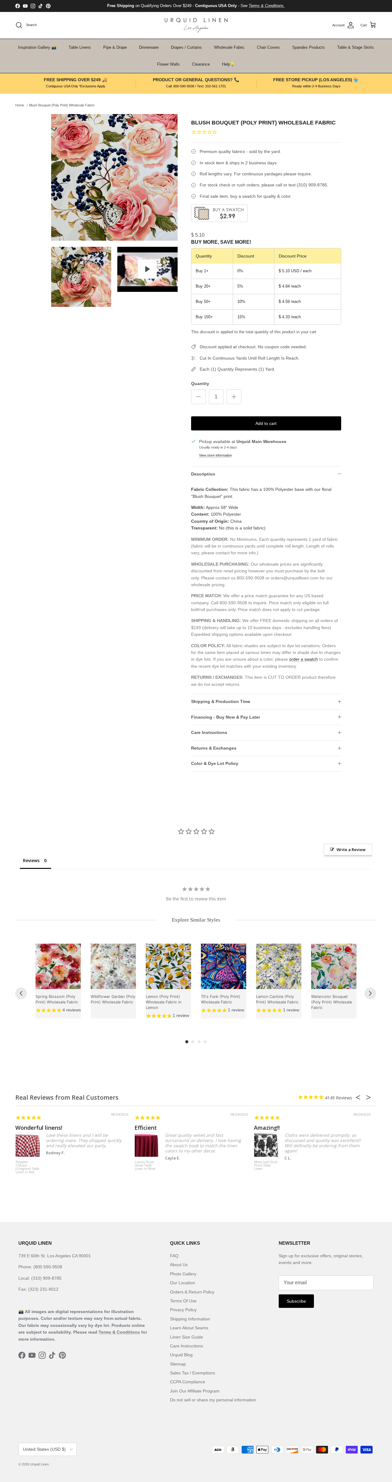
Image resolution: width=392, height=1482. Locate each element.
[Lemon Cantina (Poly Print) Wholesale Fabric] (278, 966)
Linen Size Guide (186, 1337)
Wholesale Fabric (229, 47)
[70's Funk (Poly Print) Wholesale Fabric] (223, 966)
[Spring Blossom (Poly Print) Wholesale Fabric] (58, 966)
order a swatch (303, 659)
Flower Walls (168, 64)
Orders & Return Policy (192, 1291)
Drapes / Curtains (186, 47)
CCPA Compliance (187, 1381)
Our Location (182, 1282)
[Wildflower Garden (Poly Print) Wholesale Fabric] (113, 966)
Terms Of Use (183, 1300)
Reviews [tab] (31, 860)
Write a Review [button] (351, 849)
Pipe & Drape (115, 47)
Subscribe (296, 1301)
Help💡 (228, 64)
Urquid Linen (39, 1464)
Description (203, 474)
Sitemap (178, 1364)
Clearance (201, 64)
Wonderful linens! (38, 1127)
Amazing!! (267, 1127)
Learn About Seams (189, 1327)
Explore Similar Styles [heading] (196, 920)
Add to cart (266, 423)
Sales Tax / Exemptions (192, 1372)
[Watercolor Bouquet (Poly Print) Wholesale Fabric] (333, 966)
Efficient (145, 1127)
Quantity (200, 383)
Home (19, 105)
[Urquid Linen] (196, 25)
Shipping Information (190, 1318)
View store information (215, 455)
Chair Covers (268, 47)
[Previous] (21, 993)
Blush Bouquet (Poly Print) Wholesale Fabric (62, 105)
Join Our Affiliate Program (195, 1390)
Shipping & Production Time (220, 701)
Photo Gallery (183, 1273)
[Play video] (147, 269)
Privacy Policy (183, 1309)
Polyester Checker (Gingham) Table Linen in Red (27, 1167)
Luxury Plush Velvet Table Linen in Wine (145, 1165)
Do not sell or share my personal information (213, 1399)
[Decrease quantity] (198, 396)
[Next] (370, 993)
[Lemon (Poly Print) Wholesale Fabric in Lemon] (168, 966)
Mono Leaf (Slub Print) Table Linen (265, 1165)
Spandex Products (308, 47)
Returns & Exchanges (213, 748)
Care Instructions (209, 732)
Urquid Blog (181, 1354)
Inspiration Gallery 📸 (37, 47)
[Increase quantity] (234, 396)
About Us (179, 1264)
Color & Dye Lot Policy (214, 763)
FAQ (174, 1255)
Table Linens (80, 47)
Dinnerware (149, 47)
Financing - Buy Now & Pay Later (225, 717)
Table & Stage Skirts (355, 47)
